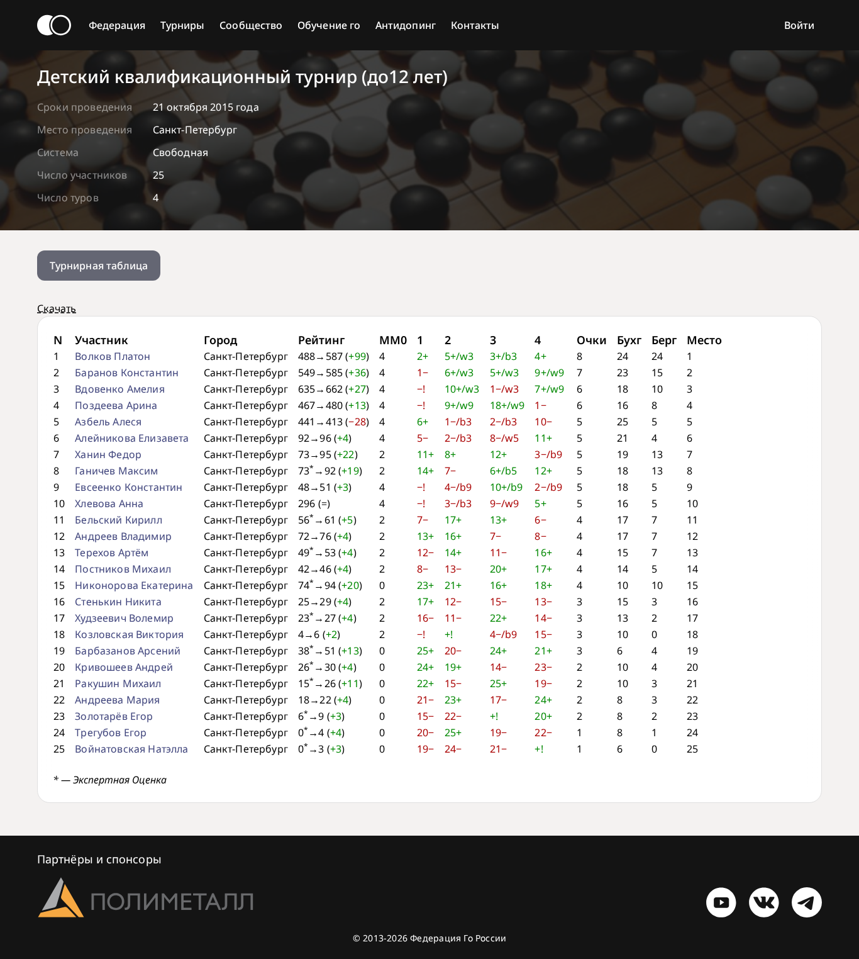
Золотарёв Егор (114, 716)
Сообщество (250, 25)
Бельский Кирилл (118, 520)
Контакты (475, 25)
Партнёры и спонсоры (99, 858)
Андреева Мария (117, 700)
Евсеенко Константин (128, 487)
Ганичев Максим (116, 471)
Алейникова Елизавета (132, 438)
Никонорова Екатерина (134, 585)
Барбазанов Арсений (127, 651)
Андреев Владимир (123, 536)
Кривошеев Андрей (124, 667)
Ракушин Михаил (118, 683)
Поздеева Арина (116, 405)
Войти (799, 25)
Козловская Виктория (129, 634)
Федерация (117, 25)
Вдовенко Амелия (119, 389)
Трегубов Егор (111, 732)
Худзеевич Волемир (124, 618)
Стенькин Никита (118, 601)
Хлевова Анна (109, 503)
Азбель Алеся (108, 422)
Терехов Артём (111, 552)
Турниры (182, 25)
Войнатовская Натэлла (131, 749)
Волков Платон (112, 356)
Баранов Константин (127, 372)
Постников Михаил (123, 569)
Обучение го (328, 25)
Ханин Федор (108, 454)
